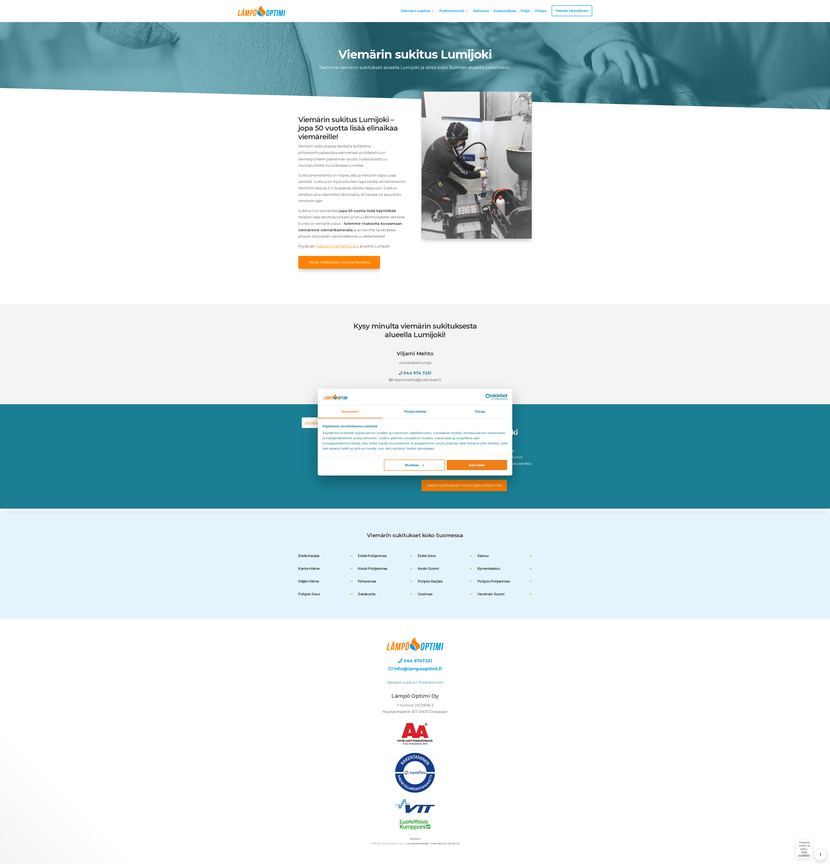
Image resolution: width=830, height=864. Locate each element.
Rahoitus (481, 11)
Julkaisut (415, 838)
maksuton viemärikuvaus (337, 246)
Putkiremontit (430, 682)
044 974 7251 (417, 373)
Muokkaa (412, 465)
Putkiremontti (451, 11)
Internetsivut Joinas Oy (445, 843)
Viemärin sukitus (415, 11)
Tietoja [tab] (480, 411)
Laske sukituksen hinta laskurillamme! (464, 485)
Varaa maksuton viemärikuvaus (339, 262)
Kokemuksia (505, 11)
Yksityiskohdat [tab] (415, 411)
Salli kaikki (477, 465)
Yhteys (541, 11)
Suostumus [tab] (350, 411)
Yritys (525, 11)
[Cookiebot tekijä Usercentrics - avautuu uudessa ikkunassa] (489, 397)
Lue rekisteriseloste (417, 843)
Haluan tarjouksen (572, 11)
